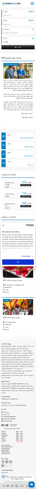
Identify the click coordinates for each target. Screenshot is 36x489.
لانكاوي (7, 366)
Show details (26, 256)
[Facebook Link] (3, 461)
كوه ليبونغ (15, 362)
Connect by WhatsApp (9, 418)
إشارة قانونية (20, 388)
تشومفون (7, 348)
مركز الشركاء (4, 405)
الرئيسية (3, 383)
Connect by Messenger (9, 416)
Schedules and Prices (17, 383)
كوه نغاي (11, 364)
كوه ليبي (20, 362)
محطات (26, 383)
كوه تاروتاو (20, 357)
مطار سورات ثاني (26, 370)
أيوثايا (6, 346)
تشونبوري (13, 348)
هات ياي (3, 377)
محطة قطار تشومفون (6, 368)
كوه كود (31, 359)
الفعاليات (13, 386)
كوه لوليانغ (9, 362)
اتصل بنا (3, 392)
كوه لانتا (3, 362)
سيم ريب (3, 355)
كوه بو (8, 357)
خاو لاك (25, 350)
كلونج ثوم (3, 357)
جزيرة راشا (25, 348)
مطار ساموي (18, 370)
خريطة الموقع (30, 390)
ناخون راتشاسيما (18, 375)
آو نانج (2, 346)
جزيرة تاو (19, 348)
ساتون (11, 353)
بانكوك (14, 346)
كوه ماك (26, 362)
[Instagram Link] (10, 461)
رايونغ (6, 353)
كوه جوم (3, 359)
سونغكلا (31, 353)
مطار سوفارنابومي (6, 373)
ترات (32, 346)
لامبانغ (30, 364)
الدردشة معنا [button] (6, 414)
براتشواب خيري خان (22, 346)
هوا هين (8, 377)
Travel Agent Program (20, 405)
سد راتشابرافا (17, 353)
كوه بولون (13, 357)
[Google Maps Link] (3, 465)
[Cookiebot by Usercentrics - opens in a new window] (26, 225)
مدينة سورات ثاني (18, 368)
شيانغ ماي (9, 355)
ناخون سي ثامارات (28, 375)
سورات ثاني (25, 353)
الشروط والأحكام (29, 388)
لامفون (3, 366)
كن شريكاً (11, 405)
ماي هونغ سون (14, 366)
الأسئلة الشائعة (5, 388)
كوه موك (31, 362)
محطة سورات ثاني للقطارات (26, 366)
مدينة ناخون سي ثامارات (7, 370)
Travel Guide (13, 388)
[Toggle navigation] (33, 3)
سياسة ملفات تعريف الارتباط (18, 390)
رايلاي (2, 353)
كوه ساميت (9, 359)
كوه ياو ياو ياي (24, 364)
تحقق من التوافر (25, 185)
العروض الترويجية (5, 386)
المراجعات (29, 386)
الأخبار (18, 386)
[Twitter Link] (6, 461)
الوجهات (9, 383)
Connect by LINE (7, 421)
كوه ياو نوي (17, 364)
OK (18, 262)
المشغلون (23, 386)
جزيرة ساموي (4, 350)
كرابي (30, 355)
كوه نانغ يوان (4, 364)
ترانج (2, 348)
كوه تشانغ (26, 357)
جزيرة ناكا (19, 350)
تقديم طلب (6, 412)
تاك (29, 346)
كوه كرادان (25, 359)
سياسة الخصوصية (5, 390)
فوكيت (19, 355)
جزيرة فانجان (12, 350)
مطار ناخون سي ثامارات (18, 373)
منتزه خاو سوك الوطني (7, 375)
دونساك (30, 350)
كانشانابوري (25, 355)
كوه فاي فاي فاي (17, 359)
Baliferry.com (14, 399)
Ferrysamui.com (5, 399)
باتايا (10, 346)
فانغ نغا (15, 355)
